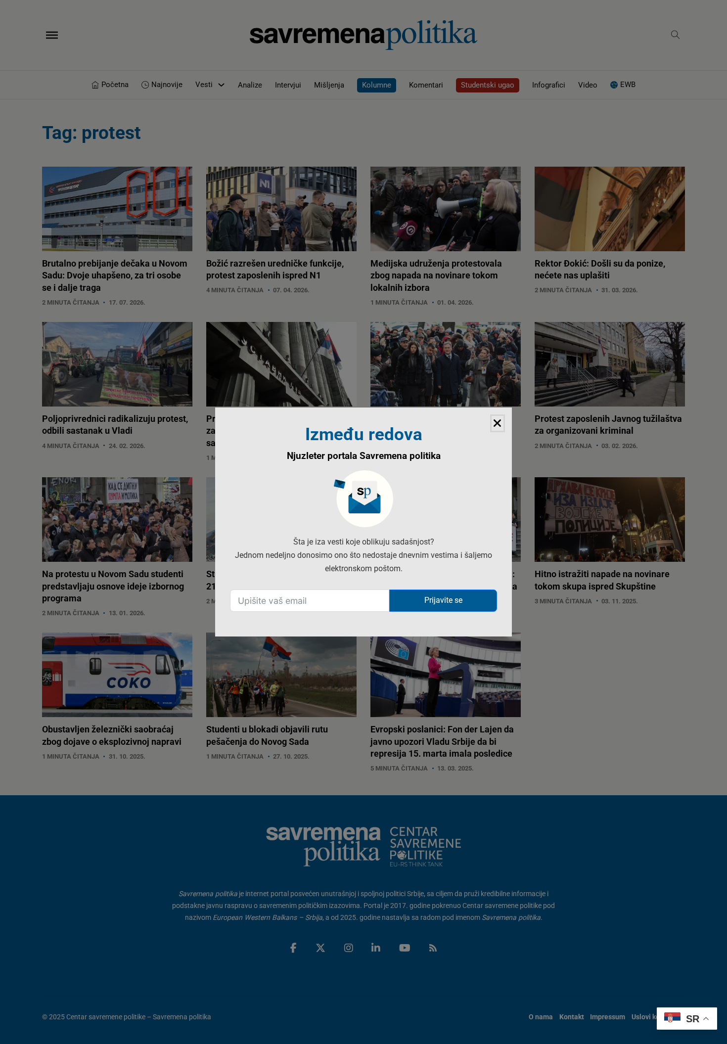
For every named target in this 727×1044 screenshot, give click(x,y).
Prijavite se (443, 600)
